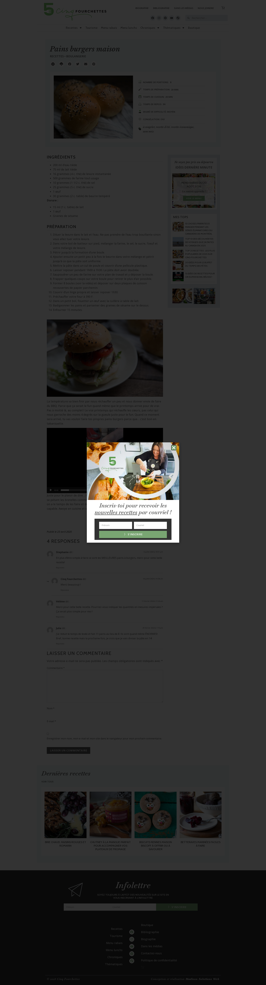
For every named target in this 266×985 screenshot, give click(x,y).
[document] (133, 492)
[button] (173, 447)
